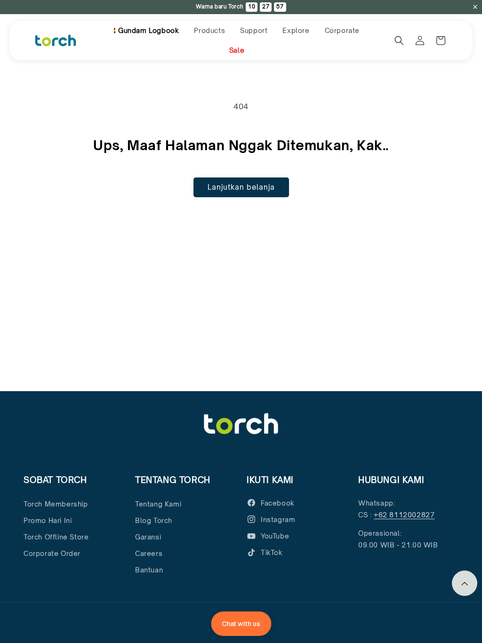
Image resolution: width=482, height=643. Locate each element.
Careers (148, 553)
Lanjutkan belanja (241, 187)
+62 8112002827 (404, 515)
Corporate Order (52, 553)
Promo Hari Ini (48, 520)
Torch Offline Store (56, 537)
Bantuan (149, 570)
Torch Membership (56, 504)
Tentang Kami (158, 504)
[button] (209, 30)
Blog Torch (153, 520)
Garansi (148, 537)
